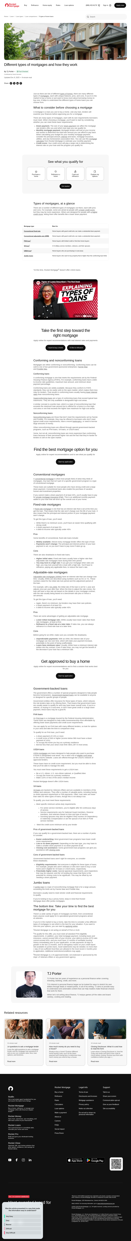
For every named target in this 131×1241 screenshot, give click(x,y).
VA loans (37, 790)
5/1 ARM (53, 587)
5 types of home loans (46, 16)
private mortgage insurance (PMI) (49, 497)
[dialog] (22, 1220)
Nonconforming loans (42, 417)
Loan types (19, 16)
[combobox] (106, 17)
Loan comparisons (31, 16)
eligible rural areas (84, 755)
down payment (70, 126)
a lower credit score (87, 210)
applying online (71, 926)
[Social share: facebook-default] (11, 83)
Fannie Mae (83, 367)
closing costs (54, 850)
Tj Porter (10, 71)
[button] (22, 1216)
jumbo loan (39, 887)
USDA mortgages (40, 753)
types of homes (66, 94)
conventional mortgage (44, 479)
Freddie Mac (42, 369)
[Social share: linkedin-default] (17, 83)
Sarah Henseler (17, 74)
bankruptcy (77, 421)
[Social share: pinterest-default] (21, 83)
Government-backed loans (63, 695)
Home (6, 16)
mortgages (44, 96)
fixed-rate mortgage (43, 509)
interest (64, 137)
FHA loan (40, 718)
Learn (12, 16)
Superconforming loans (42, 398)
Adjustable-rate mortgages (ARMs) (47, 577)
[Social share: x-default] (14, 83)
